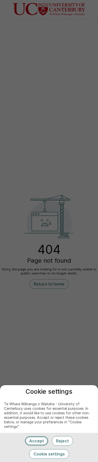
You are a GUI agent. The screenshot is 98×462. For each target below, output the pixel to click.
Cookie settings (49, 453)
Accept (36, 440)
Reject (62, 440)
